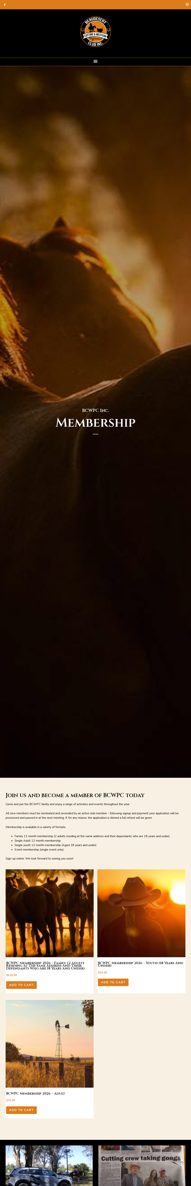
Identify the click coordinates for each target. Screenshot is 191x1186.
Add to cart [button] (21, 985)
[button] (96, 61)
